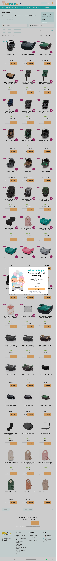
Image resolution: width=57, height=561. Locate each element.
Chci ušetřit (36, 289)
